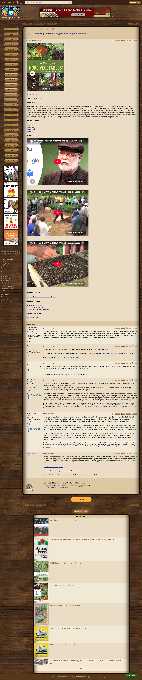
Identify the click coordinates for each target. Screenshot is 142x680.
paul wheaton (93, 678)
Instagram (47, 406)
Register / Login (134, 2)
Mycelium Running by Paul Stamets (64, 520)
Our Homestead (123, 406)
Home (4, 2)
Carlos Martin (31, 453)
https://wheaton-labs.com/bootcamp (57, 487)
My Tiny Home (89, 406)
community (11, 79)
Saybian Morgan (32, 327)
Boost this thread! (81, 511)
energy (11, 54)
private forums (11, 155)
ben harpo (30, 363)
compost (121, 433)
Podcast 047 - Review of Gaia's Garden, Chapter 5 (41, 297)
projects (11, 135)
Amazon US (30, 125)
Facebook (126, 405)
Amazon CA (30, 127)
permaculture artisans (11, 100)
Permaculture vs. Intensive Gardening (38, 309)
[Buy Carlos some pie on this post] (123, 453)
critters (11, 39)
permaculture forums (11, 29)
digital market (11, 140)
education (11, 110)
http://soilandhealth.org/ (100, 349)
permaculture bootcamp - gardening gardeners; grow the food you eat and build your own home (86, 662)
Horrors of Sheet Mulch (76, 406)
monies (11, 59)
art (11, 94)
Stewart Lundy (31, 346)
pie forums (11, 150)
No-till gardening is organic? (35, 305)
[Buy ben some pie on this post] (123, 363)
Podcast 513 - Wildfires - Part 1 (62, 645)
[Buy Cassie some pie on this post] (123, 40)
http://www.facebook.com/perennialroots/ (69, 357)
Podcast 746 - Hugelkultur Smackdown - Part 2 (68, 628)
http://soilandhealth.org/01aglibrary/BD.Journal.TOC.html (117, 353)
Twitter (132, 405)
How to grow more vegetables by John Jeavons (60, 33)
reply (81, 499)
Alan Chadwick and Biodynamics (53, 467)
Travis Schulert (32, 380)
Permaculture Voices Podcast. (66, 405)
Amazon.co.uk (31, 129)
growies (11, 34)
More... (81, 669)
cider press (11, 130)
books (35, 29)
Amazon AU (30, 131)
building (11, 44)
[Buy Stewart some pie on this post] (123, 346)
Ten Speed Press (33, 94)
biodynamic (42, 29)
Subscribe (11, 2)
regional (11, 105)
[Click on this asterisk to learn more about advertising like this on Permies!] (112, 16)
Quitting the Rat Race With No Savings (105, 406)
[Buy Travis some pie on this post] (123, 380)
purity (11, 69)
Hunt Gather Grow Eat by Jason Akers (65, 585)
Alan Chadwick (53, 475)
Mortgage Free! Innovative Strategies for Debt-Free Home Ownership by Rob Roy (83, 539)
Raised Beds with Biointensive (35, 307)
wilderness (11, 84)
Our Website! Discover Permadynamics (113, 403)
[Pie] (17, 2)
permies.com (11, 145)
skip (11, 115)
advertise (46, 678)
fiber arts (11, 89)
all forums (11, 160)
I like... (28, 393)
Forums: (29, 29)
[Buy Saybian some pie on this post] (123, 328)
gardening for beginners (54, 29)
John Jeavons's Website (33, 317)
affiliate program (55, 678)
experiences (11, 120)
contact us (39, 678)
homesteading (11, 49)
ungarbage (11, 74)
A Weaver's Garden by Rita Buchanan (65, 605)
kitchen (11, 64)
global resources (11, 125)
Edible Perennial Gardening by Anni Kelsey (67, 563)
